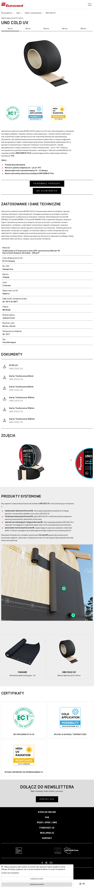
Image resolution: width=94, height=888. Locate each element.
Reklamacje (47, 833)
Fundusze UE (47, 828)
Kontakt (47, 838)
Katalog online (47, 812)
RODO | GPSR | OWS (47, 822)
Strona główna (6, 13)
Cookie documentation (10, 873)
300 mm (83, 29)
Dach (18, 13)
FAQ (47, 817)
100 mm (46, 29)
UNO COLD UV (50, 13)
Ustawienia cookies (36, 879)
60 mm (28, 29)
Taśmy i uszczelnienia (33, 13)
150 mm (65, 29)
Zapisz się (47, 799)
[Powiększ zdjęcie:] (30, 461)
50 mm (10, 29)
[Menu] (90, 4)
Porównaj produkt (47, 183)
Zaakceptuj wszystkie (37, 884)
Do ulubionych (47, 191)
